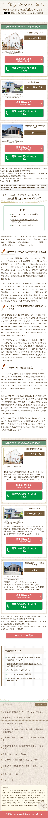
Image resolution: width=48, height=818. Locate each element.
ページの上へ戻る (24, 635)
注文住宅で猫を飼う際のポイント (19, 670)
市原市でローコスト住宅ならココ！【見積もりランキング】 (24, 767)
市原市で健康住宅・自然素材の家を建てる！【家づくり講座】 (24, 747)
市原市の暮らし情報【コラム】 (15, 774)
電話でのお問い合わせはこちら (24, 69)
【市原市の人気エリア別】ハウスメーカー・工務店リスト (24, 739)
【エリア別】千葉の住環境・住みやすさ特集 (20, 760)
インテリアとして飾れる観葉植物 (19, 674)
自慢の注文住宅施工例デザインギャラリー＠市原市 (23, 712)
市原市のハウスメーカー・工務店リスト (18, 718)
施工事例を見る (24, 59)
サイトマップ (8, 780)
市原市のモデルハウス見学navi (15, 754)
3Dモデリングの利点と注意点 (22, 225)
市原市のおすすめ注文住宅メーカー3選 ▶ (24, 814)
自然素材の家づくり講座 (12, 723)
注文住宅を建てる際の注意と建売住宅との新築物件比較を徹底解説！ (24, 730)
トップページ (41, 705)
